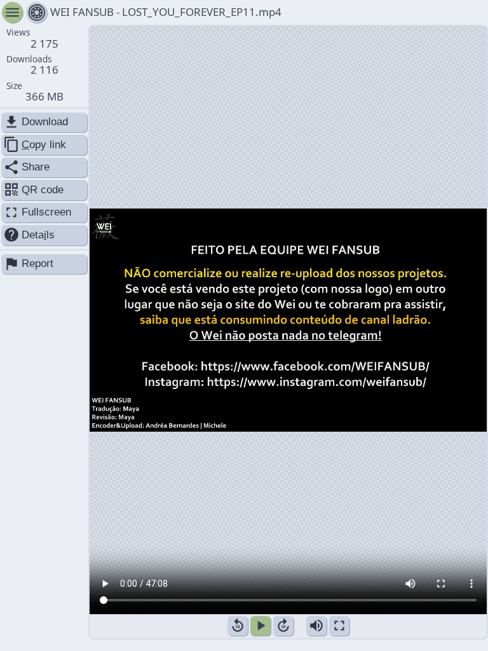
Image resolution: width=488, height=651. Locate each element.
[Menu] (36, 12)
